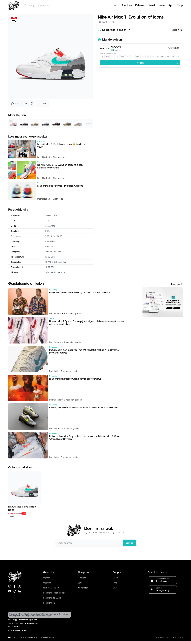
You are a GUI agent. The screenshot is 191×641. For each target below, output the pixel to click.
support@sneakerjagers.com (25, 620)
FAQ (115, 582)
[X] (19, 586)
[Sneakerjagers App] (162, 302)
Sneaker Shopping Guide (54, 593)
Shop (180, 5)
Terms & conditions (162, 637)
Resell (152, 5)
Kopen (158, 62)
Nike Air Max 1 (51, 226)
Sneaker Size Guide (52, 598)
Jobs (80, 582)
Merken (46, 577)
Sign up (129, 543)
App (170, 5)
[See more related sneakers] (88, 123)
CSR (115, 588)
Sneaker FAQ (49, 603)
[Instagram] (9, 586)
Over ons (82, 577)
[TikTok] (14, 591)
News (162, 5)
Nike (46, 220)
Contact (116, 577)
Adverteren (83, 588)
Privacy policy (177, 637)
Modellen (47, 582)
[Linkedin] (19, 591)
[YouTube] (9, 591)
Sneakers (127, 5)
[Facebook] (14, 586)
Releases (140, 5)
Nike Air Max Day (51, 588)
